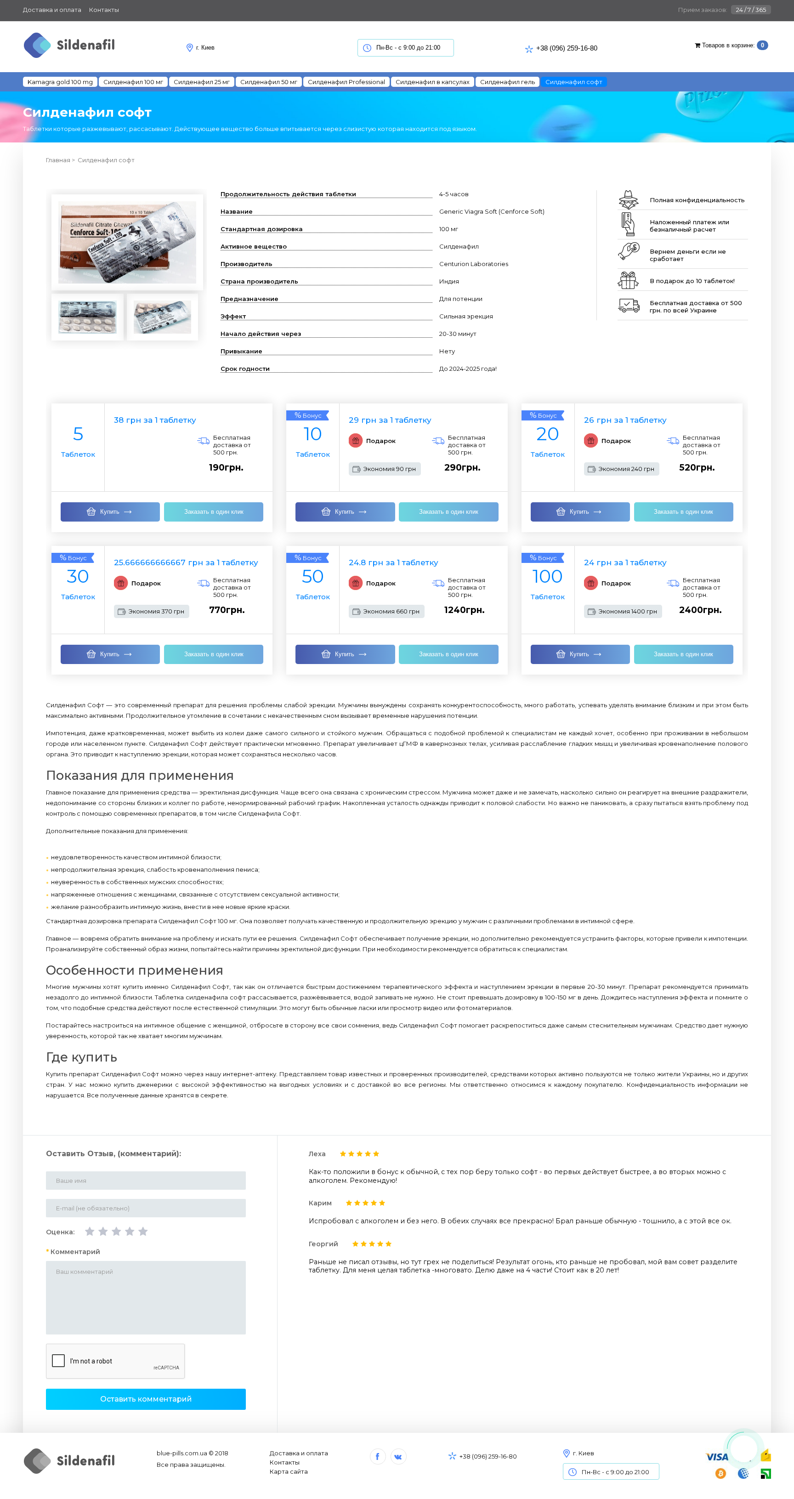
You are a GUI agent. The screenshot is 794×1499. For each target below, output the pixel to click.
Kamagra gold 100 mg (60, 81)
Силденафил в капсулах (433, 81)
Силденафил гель (507, 81)
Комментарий (75, 1252)
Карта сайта (289, 1471)
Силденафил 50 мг (268, 81)
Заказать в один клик (214, 511)
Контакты (104, 9)
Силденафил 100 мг (133, 81)
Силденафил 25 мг (202, 81)
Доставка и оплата (52, 9)
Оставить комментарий (146, 1399)
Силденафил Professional (346, 81)
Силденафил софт (106, 160)
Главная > (60, 160)
